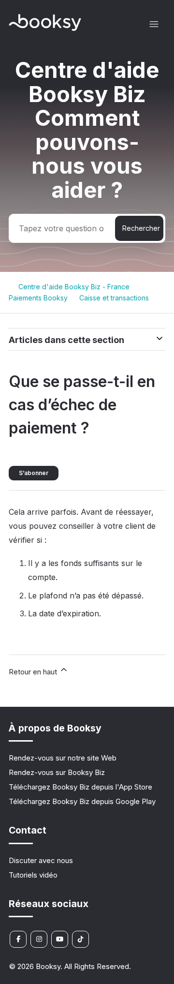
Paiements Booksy (38, 298)
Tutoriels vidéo (33, 875)
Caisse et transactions (114, 298)
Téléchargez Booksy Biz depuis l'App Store (80, 786)
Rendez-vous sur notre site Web (62, 757)
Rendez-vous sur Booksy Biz (57, 772)
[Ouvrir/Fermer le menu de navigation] (154, 24)
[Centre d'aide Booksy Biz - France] (45, 28)
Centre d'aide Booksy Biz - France (74, 287)
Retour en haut (34, 671)
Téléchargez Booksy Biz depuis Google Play (82, 801)
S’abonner (33, 473)
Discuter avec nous (41, 860)
